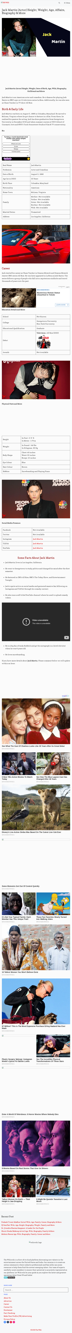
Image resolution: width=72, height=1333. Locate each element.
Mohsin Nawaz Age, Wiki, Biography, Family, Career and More (25, 1234)
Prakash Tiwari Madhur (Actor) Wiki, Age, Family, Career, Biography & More (31, 1222)
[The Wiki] (5, 3)
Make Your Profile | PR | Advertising (18, 1316)
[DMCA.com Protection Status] (9, 1278)
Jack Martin (38, 539)
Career (6, 1304)
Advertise (8, 1301)
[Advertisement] (36, 73)
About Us (7, 1298)
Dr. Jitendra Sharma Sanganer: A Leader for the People (22, 1228)
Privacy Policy (9, 1319)
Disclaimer (8, 1310)
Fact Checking (9, 1313)
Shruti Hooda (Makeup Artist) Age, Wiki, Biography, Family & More (27, 1231)
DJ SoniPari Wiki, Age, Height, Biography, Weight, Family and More (28, 1225)
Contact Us (8, 1307)
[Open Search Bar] (59, 3)
